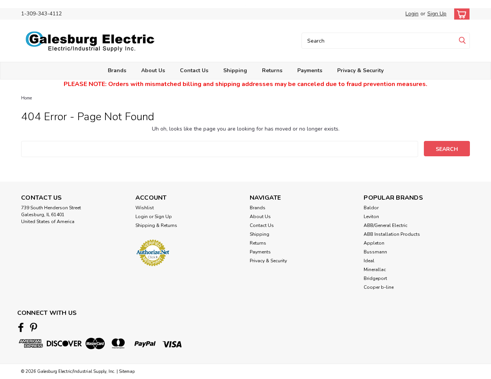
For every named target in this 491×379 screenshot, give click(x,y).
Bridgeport (375, 278)
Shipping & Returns (156, 225)
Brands (117, 70)
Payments (309, 70)
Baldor (371, 208)
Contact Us (194, 70)
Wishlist (144, 208)
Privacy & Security (360, 70)
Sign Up (437, 13)
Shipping (235, 70)
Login (412, 13)
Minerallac (375, 269)
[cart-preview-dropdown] (460, 14)
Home (26, 98)
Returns (272, 70)
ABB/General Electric (385, 225)
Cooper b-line (379, 287)
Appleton (374, 243)
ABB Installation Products (392, 234)
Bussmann (375, 252)
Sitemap (127, 371)
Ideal (369, 261)
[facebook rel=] (21, 327)
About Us (153, 70)
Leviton (371, 216)
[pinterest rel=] (33, 327)
